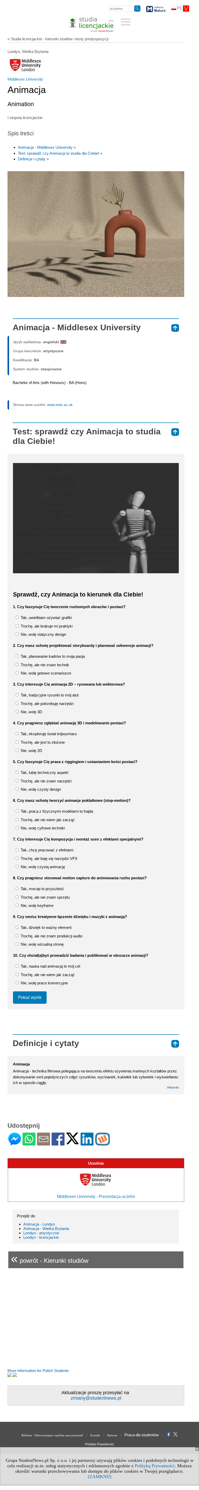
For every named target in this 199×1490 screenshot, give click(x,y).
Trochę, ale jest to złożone (42, 742)
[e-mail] (43, 1143)
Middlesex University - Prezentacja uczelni (96, 1196)
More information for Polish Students (38, 1370)
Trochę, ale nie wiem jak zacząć (47, 820)
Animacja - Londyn (39, 1224)
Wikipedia (173, 1087)
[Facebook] (58, 1143)
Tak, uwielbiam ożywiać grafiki (46, 617)
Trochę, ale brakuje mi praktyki (46, 626)
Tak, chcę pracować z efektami (46, 850)
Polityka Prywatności (99, 1444)
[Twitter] (72, 1142)
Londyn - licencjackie (41, 1237)
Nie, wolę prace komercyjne (44, 983)
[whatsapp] (29, 1143)
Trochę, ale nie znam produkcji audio (51, 936)
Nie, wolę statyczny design (43, 634)
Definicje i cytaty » (33, 159)
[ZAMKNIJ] (99, 1476)
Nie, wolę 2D (31, 750)
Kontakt (95, 1435)
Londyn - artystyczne (41, 1233)
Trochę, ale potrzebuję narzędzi (47, 703)
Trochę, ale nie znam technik (44, 665)
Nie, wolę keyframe (36, 905)
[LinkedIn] (87, 1143)
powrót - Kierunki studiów (49, 1258)
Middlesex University (25, 79)
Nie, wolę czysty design (40, 789)
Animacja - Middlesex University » (47, 147)
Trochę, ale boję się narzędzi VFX (48, 858)
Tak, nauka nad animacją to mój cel (50, 966)
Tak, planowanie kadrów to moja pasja (52, 656)
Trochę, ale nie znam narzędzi (46, 781)
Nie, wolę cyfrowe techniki (42, 828)
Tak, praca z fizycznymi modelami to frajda (56, 811)
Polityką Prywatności (155, 1465)
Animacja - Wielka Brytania (46, 1228)
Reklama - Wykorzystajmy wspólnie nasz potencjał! (52, 1435)
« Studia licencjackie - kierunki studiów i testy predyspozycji (58, 39)
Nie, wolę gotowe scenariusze (45, 673)
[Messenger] (14, 1143)
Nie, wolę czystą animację (42, 867)
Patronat (112, 1435)
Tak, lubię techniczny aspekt (44, 772)
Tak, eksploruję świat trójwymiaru (48, 734)
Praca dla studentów (141, 1435)
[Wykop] (102, 1143)
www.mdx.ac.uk (60, 405)
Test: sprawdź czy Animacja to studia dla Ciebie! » (60, 153)
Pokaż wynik (29, 997)
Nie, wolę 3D (31, 712)
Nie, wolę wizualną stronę (42, 944)
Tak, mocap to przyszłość (42, 889)
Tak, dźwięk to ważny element (46, 927)
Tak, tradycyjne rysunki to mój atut (49, 695)
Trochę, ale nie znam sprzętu (45, 897)
